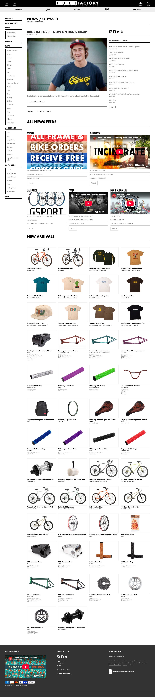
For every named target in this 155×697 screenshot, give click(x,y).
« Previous (41, 111)
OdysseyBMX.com (39, 22)
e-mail (125, 665)
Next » (49, 111)
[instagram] (110, 31)
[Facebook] (114, 31)
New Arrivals (41, 236)
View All (113, 107)
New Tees (112, 100)
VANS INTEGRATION (116, 52)
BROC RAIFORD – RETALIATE (119, 88)
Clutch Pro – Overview (116, 64)
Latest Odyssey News (118, 41)
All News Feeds (42, 121)
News (32, 19)
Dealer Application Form (115, 665)
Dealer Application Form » (123, 671)
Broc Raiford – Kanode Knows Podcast (121, 82)
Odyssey (50, 19)
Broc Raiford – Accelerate (117, 76)
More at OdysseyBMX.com (36, 102)
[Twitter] (118, 31)
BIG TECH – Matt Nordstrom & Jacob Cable (123, 70)
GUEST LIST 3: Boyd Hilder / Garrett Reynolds (124, 47)
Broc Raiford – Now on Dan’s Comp (57, 32)
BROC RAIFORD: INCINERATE (119, 58)
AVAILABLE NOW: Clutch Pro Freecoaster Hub (124, 94)
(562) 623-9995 (65, 669)
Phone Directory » (64, 674)
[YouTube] (121, 31)
